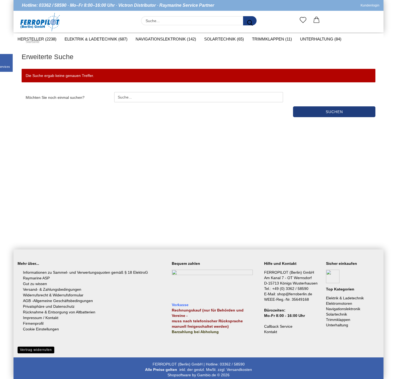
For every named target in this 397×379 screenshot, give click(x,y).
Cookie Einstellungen (41, 329)
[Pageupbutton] (382, 371)
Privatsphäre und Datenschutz (49, 306)
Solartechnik (336, 314)
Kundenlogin (369, 5)
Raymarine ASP (36, 278)
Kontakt (270, 332)
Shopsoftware (179, 375)
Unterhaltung (337, 325)
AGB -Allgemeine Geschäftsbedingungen (58, 301)
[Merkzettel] (303, 21)
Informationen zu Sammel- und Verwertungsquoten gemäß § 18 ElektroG (85, 272)
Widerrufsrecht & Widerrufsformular (53, 295)
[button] (316, 21)
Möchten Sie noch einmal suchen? (55, 97)
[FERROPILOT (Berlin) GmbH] (40, 22)
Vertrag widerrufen (36, 350)
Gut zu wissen (35, 284)
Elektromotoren (339, 303)
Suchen (334, 112)
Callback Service (278, 326)
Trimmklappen (338, 319)
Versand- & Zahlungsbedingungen (52, 289)
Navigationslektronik (343, 309)
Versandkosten (239, 369)
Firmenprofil (33, 323)
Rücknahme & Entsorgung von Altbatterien (59, 312)
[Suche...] (250, 20)
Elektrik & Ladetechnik (345, 298)
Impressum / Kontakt (40, 318)
